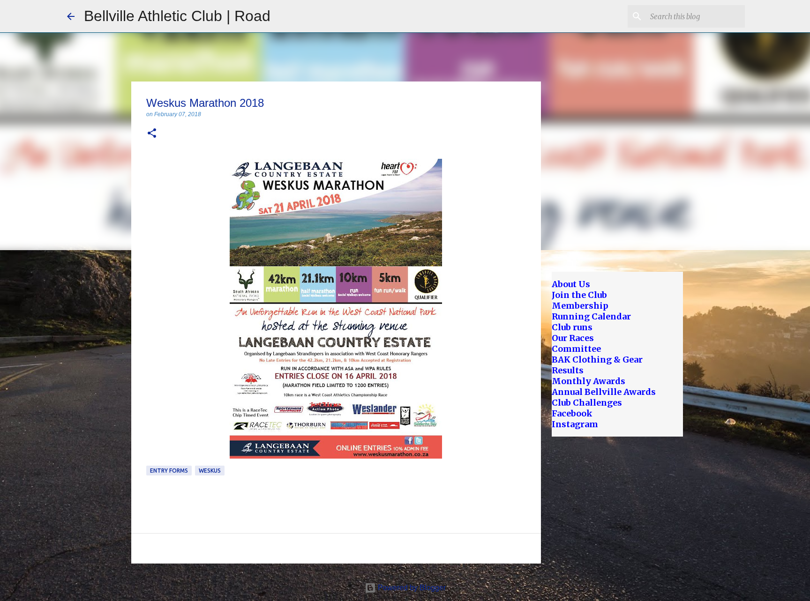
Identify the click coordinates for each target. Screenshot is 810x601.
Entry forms (169, 470)
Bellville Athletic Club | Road (177, 15)
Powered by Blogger (411, 588)
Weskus (210, 470)
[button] (152, 133)
